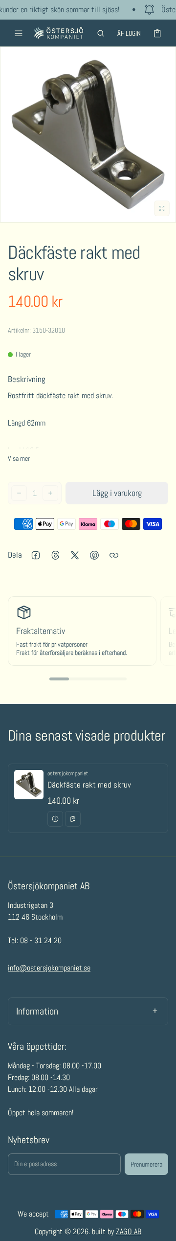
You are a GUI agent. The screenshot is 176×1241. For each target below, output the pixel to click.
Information (37, 1011)
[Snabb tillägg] (73, 819)
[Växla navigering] (18, 33)
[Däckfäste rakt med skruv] (88, 798)
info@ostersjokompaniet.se (49, 968)
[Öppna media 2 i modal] (88, 134)
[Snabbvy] (55, 819)
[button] (100, 33)
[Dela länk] (114, 555)
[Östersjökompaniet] (58, 33)
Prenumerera (146, 1164)
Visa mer (19, 458)
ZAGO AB (128, 1231)
